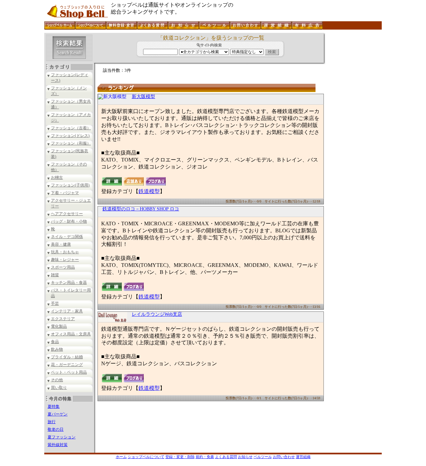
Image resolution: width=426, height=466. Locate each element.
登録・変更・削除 (180, 457)
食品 (55, 341)
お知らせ (245, 457)
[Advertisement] (352, 132)
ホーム (121, 457)
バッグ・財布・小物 (69, 221)
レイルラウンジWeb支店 (157, 314)
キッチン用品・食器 (69, 282)
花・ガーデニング (67, 364)
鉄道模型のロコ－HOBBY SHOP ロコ (141, 208)
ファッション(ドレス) (70, 135)
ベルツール (263, 457)
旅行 (52, 421)
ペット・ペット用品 (69, 372)
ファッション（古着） (71, 128)
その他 (57, 380)
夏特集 (54, 406)
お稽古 (57, 177)
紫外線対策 (58, 444)
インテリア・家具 (67, 311)
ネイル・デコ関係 (67, 236)
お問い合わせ (284, 457)
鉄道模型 (149, 191)
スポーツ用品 (63, 267)
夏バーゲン (58, 414)
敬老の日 (56, 429)
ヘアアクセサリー (67, 213)
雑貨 (55, 275)
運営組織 (303, 457)
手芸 (55, 303)
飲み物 (57, 349)
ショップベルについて (146, 457)
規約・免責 (205, 457)
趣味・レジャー (65, 259)
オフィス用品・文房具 (71, 334)
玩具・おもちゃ (65, 252)
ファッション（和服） (71, 143)
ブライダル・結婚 (67, 357)
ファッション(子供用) (70, 185)
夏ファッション (62, 437)
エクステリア (63, 318)
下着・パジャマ (65, 192)
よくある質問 (226, 457)
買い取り (59, 387)
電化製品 (59, 326)
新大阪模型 (143, 96)
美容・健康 (61, 244)
